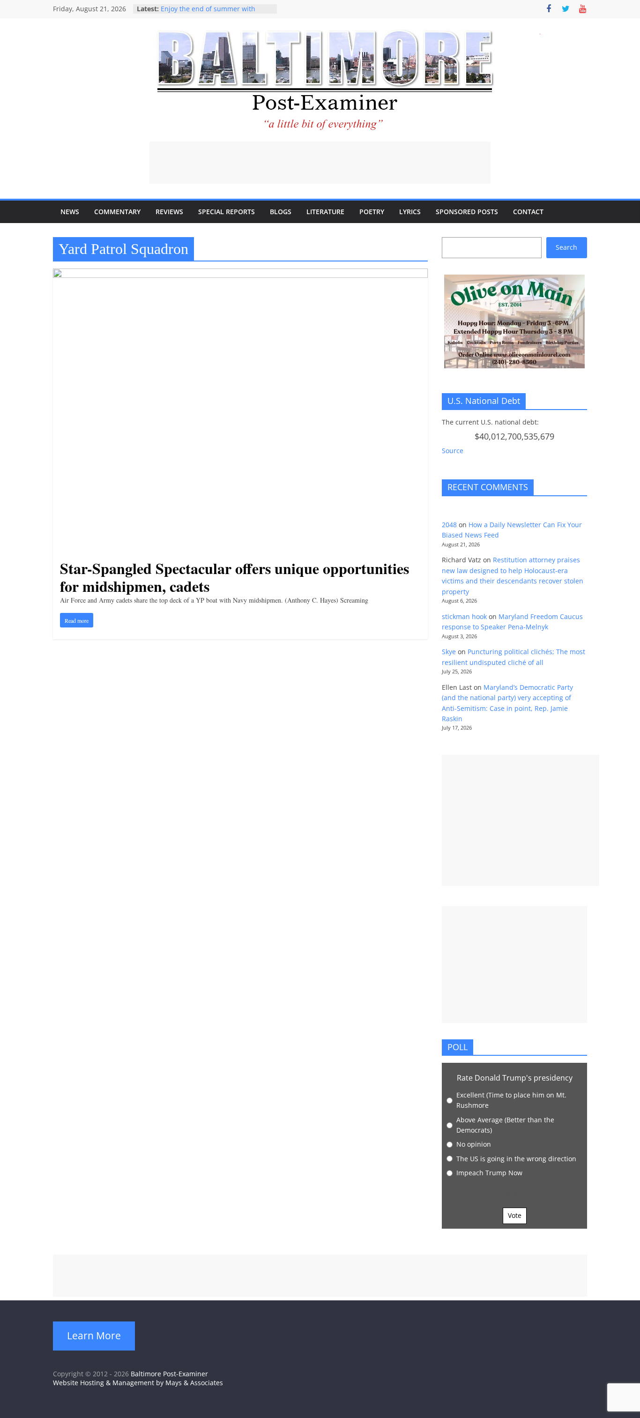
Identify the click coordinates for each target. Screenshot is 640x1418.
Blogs (280, 211)
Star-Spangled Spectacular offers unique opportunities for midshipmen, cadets (234, 577)
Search (566, 247)
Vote (514, 1215)
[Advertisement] (320, 163)
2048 (449, 524)
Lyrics (410, 211)
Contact (528, 211)
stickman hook (464, 616)
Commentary (117, 211)
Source (452, 450)
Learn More (94, 1335)
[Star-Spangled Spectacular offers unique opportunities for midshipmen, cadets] (240, 274)
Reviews (169, 211)
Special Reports (226, 211)
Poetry (371, 211)
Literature (325, 211)
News (69, 211)
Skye (449, 651)
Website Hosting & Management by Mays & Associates (138, 1382)
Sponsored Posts (467, 211)
